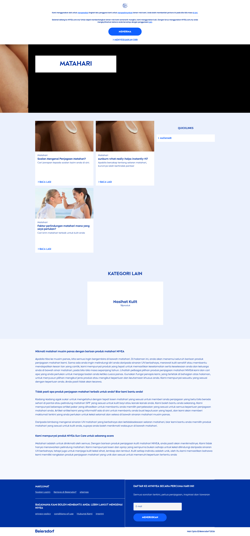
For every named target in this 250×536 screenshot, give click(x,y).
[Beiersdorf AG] (44, 531)
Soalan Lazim (42, 492)
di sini (195, 13)
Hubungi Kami (84, 513)
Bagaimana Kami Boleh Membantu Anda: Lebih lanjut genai (79, 506)
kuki (150, 22)
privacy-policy (43, 513)
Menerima (125, 31)
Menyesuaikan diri (126, 39)
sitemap (84, 492)
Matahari (165, 138)
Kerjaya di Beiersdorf (65, 492)
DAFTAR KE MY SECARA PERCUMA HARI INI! (163, 486)
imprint (100, 513)
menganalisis (83, 13)
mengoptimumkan (125, 13)
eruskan (150, 517)
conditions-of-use (63, 513)
